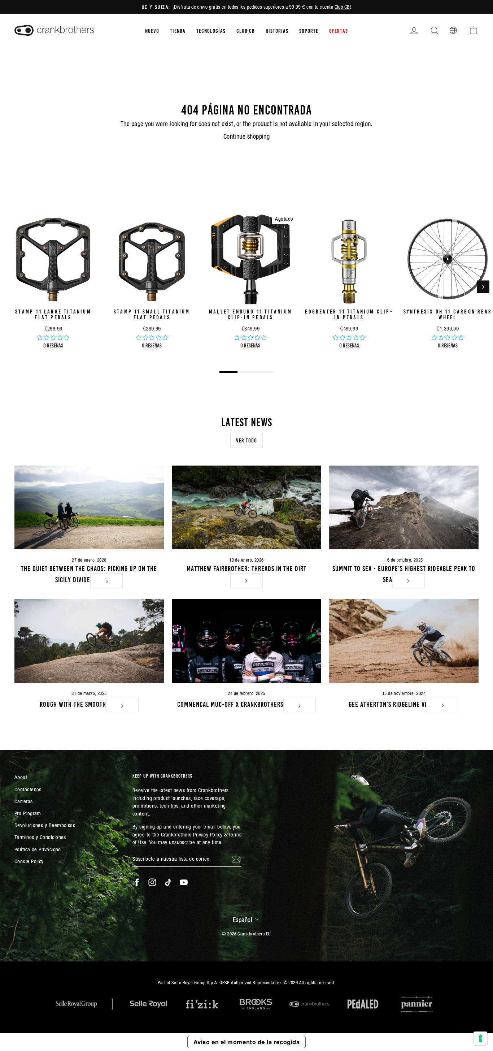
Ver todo (246, 440)
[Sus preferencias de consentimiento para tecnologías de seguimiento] (480, 1038)
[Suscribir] (236, 859)
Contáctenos (28, 789)
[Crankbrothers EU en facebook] (136, 882)
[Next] (483, 287)
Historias (277, 30)
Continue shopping (246, 136)
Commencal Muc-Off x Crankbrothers (230, 703)
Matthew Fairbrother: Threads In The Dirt (246, 567)
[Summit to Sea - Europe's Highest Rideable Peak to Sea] (404, 508)
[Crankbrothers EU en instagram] (152, 882)
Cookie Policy (29, 861)
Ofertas (338, 30)
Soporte (308, 30)
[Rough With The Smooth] (89, 641)
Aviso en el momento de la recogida (246, 1042)
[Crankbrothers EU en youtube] (183, 882)
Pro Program (27, 813)
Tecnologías (211, 30)
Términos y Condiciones (40, 837)
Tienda (178, 30)
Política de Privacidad (37, 849)
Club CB (342, 7)
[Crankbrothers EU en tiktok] (168, 882)
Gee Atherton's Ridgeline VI (388, 703)
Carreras (23, 801)
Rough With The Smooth (73, 703)
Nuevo (152, 30)
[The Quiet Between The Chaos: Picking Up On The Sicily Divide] (89, 508)
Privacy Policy (207, 834)
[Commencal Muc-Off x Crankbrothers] (246, 641)
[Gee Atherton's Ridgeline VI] (404, 641)
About (20, 777)
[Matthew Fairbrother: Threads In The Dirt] (246, 508)
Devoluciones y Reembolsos (44, 825)
